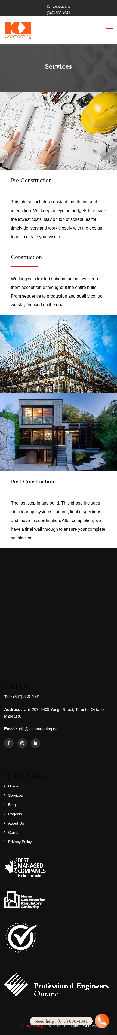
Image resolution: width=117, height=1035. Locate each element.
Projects (15, 814)
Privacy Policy (20, 841)
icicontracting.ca (34, 1025)
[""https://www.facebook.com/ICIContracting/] (9, 743)
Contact (14, 832)
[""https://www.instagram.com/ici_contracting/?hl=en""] (22, 743)
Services (15, 795)
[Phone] (102, 1021)
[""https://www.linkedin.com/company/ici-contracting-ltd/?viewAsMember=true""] (35, 743)
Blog (12, 804)
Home (13, 786)
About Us (16, 823)
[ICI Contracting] (17, 29)
